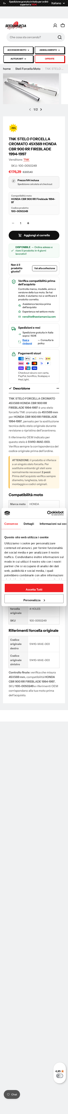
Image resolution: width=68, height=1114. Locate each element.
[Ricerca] (59, 37)
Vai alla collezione (44, 268)
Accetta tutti (34, 589)
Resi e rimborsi (27, 342)
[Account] (55, 25)
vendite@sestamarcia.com (39, 316)
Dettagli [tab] (29, 523)
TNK (26, 159)
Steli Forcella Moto (27, 69)
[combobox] (35, 37)
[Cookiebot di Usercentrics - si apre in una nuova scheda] (48, 513)
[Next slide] (41, 109)
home (7, 69)
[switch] (59, 1076)
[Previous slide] (30, 109)
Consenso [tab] (11, 523)
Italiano (56, 3)
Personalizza (31, 600)
